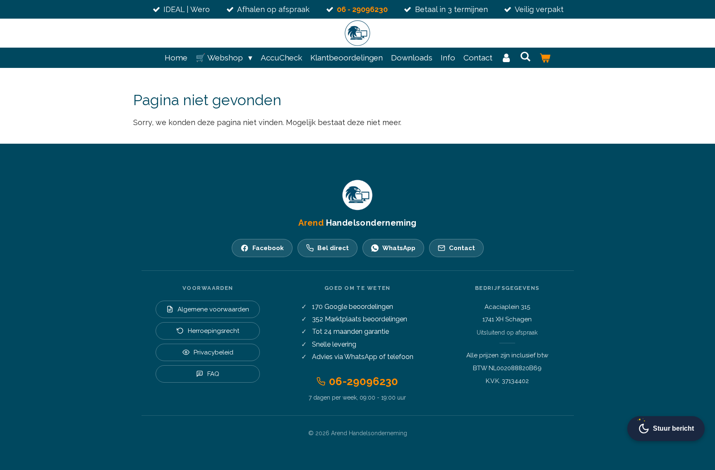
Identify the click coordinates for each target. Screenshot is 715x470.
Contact (462, 248)
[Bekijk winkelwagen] (544, 58)
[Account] (506, 58)
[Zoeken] (525, 56)
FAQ (213, 374)
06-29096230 (363, 381)
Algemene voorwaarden (213, 309)
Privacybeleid (213, 352)
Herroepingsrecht (213, 331)
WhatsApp (398, 248)
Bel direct (333, 248)
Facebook (268, 248)
